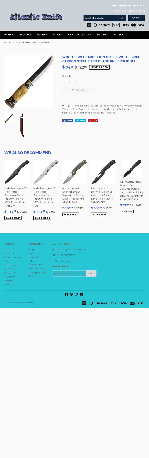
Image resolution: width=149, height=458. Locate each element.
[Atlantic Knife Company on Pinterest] (71, 294)
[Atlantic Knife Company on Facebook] (66, 294)
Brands (101, 34)
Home (8, 34)
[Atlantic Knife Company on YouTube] (81, 294)
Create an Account (135, 11)
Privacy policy (36, 268)
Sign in (117, 11)
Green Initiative (12, 257)
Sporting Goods (79, 34)
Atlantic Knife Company (22, 302)
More (117, 34)
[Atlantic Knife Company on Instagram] (76, 294)
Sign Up (91, 273)
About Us (9, 253)
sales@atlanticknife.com (73, 249)
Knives (41, 34)
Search (8, 249)
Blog (31, 249)
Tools (57, 34)
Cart (139, 18)
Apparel (24, 34)
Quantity (66, 76)
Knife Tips (9, 269)
